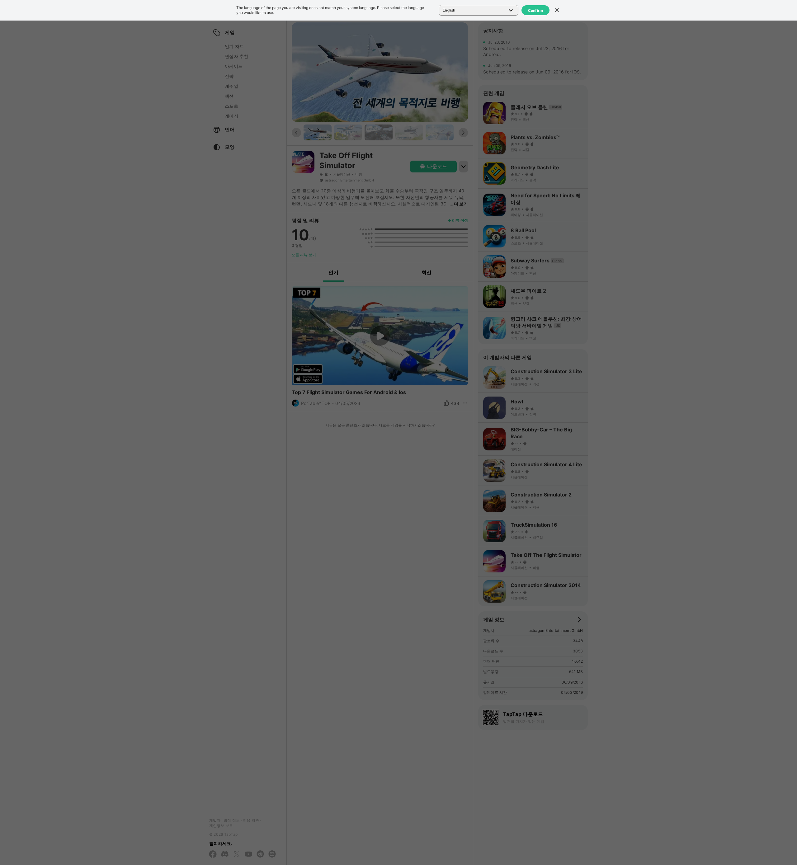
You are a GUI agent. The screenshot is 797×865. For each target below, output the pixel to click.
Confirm (535, 10)
